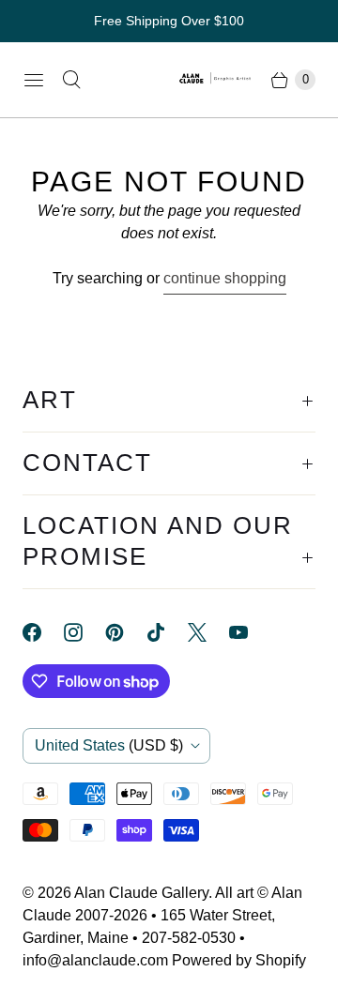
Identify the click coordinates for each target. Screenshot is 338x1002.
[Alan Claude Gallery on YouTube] (249, 632)
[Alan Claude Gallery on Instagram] (84, 632)
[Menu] (34, 79)
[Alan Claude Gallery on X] (208, 632)
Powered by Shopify (239, 960)
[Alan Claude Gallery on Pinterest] (125, 632)
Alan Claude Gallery (141, 893)
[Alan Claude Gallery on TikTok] (167, 632)
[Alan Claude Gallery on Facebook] (43, 632)
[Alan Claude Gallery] (216, 79)
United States (109, 745)
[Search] (71, 79)
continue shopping (224, 278)
